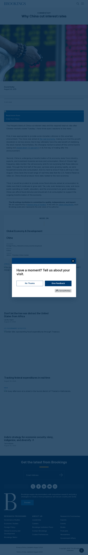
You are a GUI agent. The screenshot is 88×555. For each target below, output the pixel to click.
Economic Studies (11, 523)
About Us (37, 516)
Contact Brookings (39, 531)
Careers (35, 523)
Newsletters (65, 534)
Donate (27, 502)
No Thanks (30, 283)
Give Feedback (58, 283)
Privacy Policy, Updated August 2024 (29, 547)
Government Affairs (68, 538)
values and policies (66, 205)
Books (62, 527)
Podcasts (64, 531)
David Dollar (9, 87)
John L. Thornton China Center (17, 255)
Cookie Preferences (40, 534)
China (9, 237)
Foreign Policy (11, 246)
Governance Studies (12, 520)
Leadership (36, 520)
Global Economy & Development (24, 231)
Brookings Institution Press (42, 527)
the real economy (47, 139)
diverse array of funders (36, 205)
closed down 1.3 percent (26, 148)
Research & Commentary (70, 516)
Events (63, 523)
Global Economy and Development (29, 246)
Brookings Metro (10, 537)
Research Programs (15, 516)
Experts (63, 520)
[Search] (78, 3)
